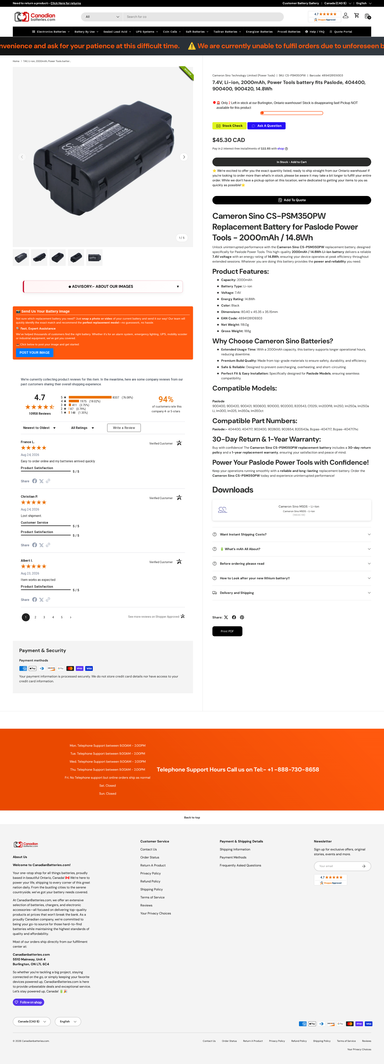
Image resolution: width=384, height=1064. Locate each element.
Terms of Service (152, 897)
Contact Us (148, 849)
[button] (356, 15)
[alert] (103, 287)
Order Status (149, 857)
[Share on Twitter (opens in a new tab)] (41, 481)
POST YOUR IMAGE (35, 352)
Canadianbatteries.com (35, 1041)
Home (16, 61)
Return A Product (153, 865)
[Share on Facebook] (234, 617)
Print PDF (227, 631)
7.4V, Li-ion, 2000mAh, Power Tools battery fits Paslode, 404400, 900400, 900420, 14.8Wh (47, 61)
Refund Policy (150, 881)
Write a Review (124, 428)
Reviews (146, 905)
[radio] (103, 397)
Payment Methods (233, 857)
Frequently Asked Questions (240, 865)
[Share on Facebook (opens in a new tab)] (34, 481)
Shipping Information (235, 849)
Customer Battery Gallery (301, 3)
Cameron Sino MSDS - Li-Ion (299, 506)
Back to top (192, 817)
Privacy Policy (150, 873)
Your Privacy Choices (155, 913)
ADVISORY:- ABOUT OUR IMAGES (102, 286)
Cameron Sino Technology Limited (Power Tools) (243, 75)
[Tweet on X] (226, 617)
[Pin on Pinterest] (242, 617)
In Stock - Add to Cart (292, 162)
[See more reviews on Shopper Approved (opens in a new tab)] (48, 481)
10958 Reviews (44, 414)
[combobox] (182, 16)
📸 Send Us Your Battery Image (43, 311)
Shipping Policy (151, 889)
